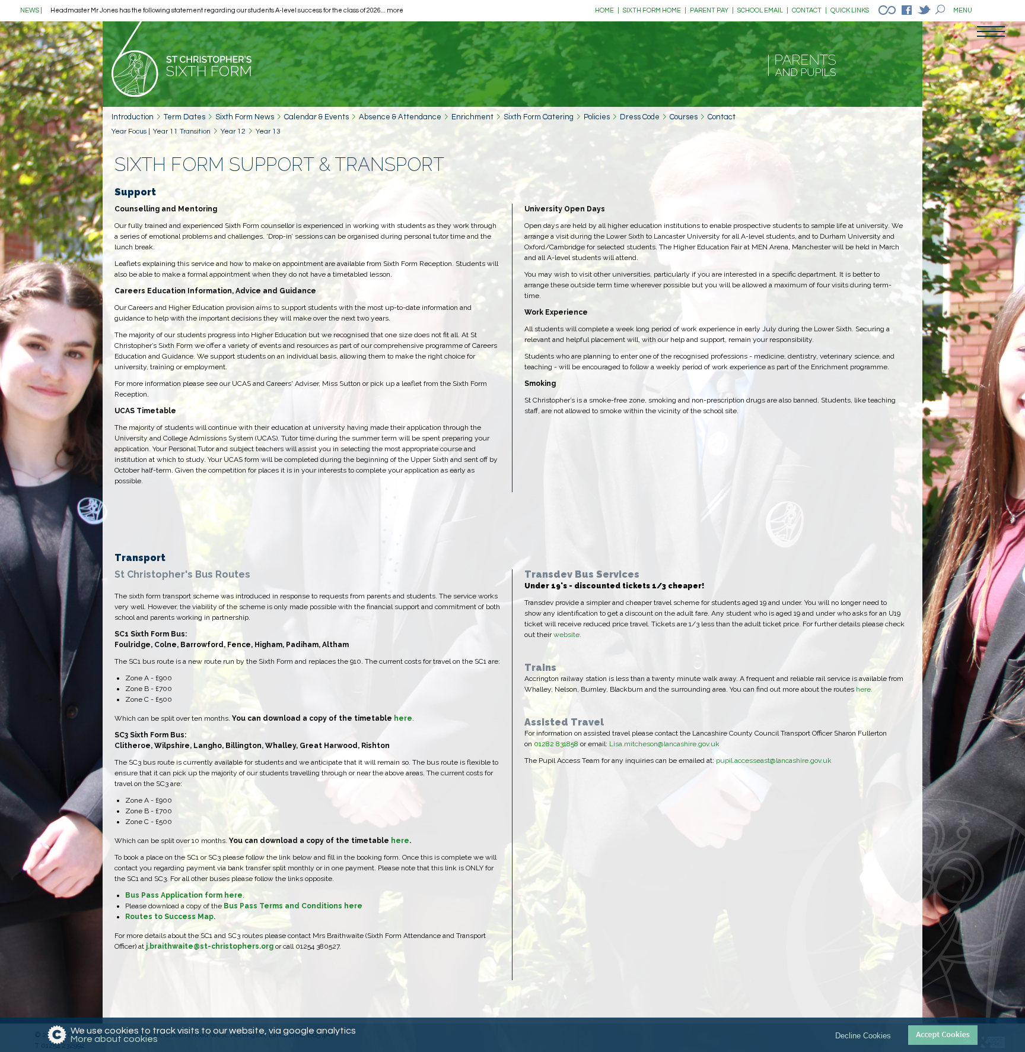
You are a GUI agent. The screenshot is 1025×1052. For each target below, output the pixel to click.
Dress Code (640, 117)
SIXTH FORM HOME (654, 10)
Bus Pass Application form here (184, 895)
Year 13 (268, 131)
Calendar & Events (316, 117)
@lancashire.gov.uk (689, 744)
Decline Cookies (863, 1035)
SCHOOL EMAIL (762, 10)
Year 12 (233, 131)
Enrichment (472, 117)
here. (864, 689)
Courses (684, 117)
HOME (607, 10)
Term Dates (184, 117)
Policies (597, 117)
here (403, 718)
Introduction (133, 117)
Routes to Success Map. (170, 916)
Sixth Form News (244, 117)
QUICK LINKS (849, 10)
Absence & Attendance (400, 117)
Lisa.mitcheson (633, 744)
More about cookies (114, 1039)
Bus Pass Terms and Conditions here (293, 906)
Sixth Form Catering (539, 117)
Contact (722, 117)
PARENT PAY (712, 10)
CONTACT (809, 10)
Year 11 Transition (182, 131)
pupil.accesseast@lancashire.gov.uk (774, 760)
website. (567, 634)
